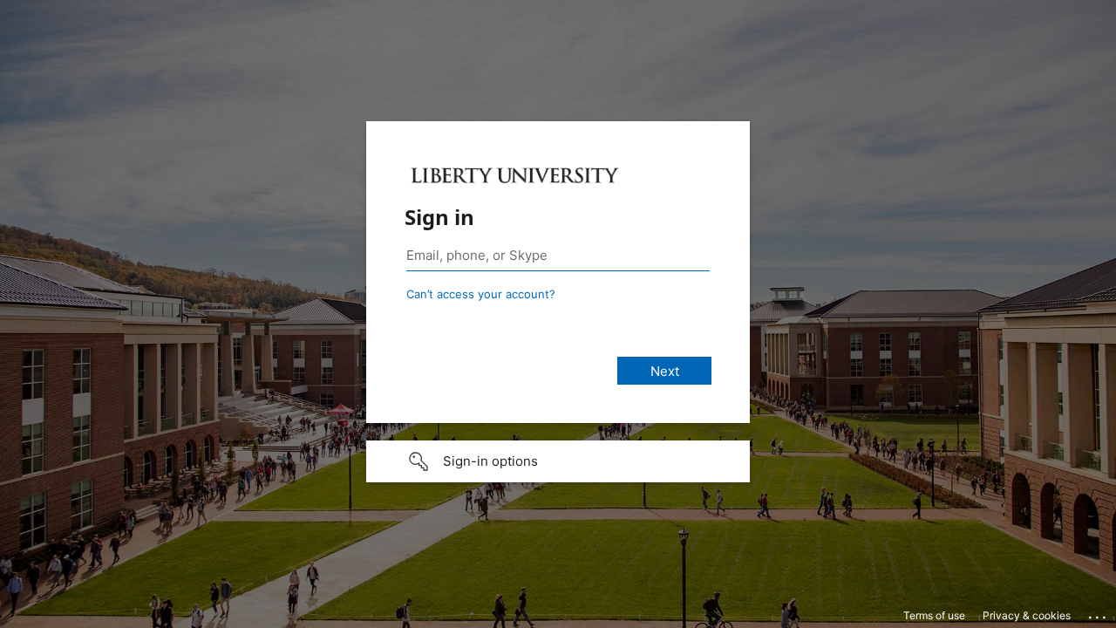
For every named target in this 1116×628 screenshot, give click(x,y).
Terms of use (934, 615)
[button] (558, 461)
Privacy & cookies (1027, 615)
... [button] (1098, 613)
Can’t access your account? (480, 294)
